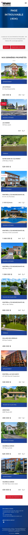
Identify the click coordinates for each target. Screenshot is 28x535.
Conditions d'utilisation (20, 530)
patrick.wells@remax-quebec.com (14, 516)
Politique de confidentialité (8, 530)
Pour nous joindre (18, 47)
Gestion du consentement (14, 531)
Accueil (6, 47)
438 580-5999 (8, 514)
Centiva (17, 533)
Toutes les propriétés (14, 497)
